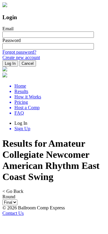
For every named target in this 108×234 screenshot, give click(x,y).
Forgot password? (19, 52)
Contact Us (13, 213)
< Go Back (12, 191)
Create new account (21, 57)
